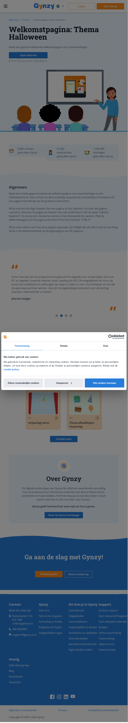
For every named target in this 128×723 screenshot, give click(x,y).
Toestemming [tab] (22, 346)
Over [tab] (105, 346)
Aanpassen (62, 382)
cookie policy (11, 369)
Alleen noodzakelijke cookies (23, 382)
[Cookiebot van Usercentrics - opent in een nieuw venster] (110, 337)
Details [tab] (64, 346)
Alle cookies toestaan (104, 382)
